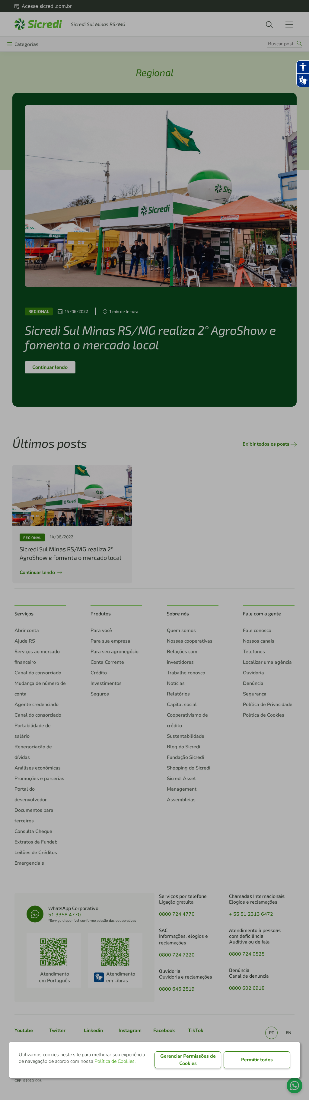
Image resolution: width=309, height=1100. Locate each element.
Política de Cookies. (115, 1061)
